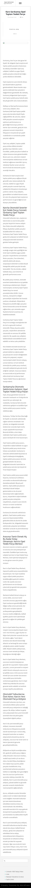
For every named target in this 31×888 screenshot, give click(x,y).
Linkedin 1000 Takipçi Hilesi (14, 871)
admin (15, 33)
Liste (7, 874)
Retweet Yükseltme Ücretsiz (15, 877)
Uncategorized (12, 17)
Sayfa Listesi (10, 879)
